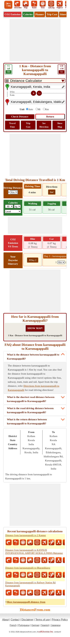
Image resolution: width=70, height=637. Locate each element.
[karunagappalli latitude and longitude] (37, 542)
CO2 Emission (13, 14)
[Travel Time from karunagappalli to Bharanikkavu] (23, 575)
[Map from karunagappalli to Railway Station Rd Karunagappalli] (30, 592)
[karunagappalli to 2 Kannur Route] (58, 542)
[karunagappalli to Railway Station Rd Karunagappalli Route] (58, 592)
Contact (15, 619)
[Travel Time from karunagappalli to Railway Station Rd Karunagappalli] (23, 592)
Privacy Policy (60, 619)
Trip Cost (52, 14)
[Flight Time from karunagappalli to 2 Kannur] (51, 542)
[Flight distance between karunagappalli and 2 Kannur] (44, 542)
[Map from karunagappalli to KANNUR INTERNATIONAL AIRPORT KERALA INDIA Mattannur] (30, 560)
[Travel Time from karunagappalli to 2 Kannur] (23, 542)
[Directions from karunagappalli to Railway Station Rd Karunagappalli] (8, 592)
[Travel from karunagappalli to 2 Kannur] (15, 542)
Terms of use (42, 619)
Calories (28, 14)
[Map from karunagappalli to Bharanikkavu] (30, 575)
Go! (52, 192)
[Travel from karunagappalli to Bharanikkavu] (15, 575)
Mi (39, 109)
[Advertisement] (35, 40)
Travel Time (12, 125)
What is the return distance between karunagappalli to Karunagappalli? (27, 421)
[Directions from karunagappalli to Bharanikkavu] (8, 575)
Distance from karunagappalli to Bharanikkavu (27, 568)
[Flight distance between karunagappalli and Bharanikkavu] (44, 575)
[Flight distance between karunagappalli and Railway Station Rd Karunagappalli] (44, 592)
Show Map (59, 125)
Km (47, 109)
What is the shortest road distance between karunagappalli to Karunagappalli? (30, 399)
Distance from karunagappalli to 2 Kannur (25, 535)
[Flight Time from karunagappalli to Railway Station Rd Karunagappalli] (51, 592)
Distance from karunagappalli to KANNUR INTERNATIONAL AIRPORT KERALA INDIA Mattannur (34, 551)
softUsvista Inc (45, 631)
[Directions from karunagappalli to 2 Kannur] (8, 542)
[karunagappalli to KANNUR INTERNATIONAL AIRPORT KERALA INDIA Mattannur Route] (58, 560)
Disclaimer (27, 619)
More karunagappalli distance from (26, 602)
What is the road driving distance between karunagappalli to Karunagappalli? (30, 410)
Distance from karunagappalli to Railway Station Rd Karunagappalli (30, 584)
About (5, 619)
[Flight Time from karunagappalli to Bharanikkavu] (51, 575)
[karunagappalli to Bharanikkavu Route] (58, 575)
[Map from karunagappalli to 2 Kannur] (30, 542)
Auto (30, 109)
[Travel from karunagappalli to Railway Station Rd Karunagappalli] (15, 592)
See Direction (43, 125)
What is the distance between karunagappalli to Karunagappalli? (33, 356)
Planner (39, 14)
